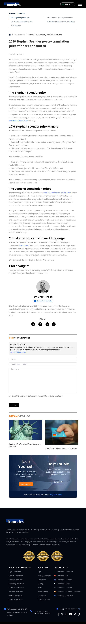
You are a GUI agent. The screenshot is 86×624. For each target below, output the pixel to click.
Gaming (40, 584)
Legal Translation (15, 572)
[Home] (10, 35)
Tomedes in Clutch (63, 584)
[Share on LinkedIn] (47, 324)
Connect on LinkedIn (44, 301)
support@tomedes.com (69, 609)
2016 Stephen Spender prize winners (60, 18)
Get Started (26, 484)
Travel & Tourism (44, 599)
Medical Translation (16, 576)
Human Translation (15, 596)
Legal (39, 572)
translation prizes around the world (57, 193)
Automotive (42, 596)
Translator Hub (19, 35)
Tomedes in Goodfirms (65, 596)
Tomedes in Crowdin (64, 588)
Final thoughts (16, 25)
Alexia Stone (23, 245)
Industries (43, 567)
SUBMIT (14, 405)
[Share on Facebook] (40, 324)
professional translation (18, 120)
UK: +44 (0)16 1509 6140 (42, 613)
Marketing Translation (16, 584)
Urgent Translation (15, 599)
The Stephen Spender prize (20, 18)
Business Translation (16, 592)
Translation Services (20, 567)
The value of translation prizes (21, 22)
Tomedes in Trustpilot (65, 572)
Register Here (56, 494)
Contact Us (58, 482)
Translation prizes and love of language (61, 22)
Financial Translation (16, 580)
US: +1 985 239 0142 (41, 611)
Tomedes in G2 (62, 576)
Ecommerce (42, 580)
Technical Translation (16, 588)
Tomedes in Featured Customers (68, 592)
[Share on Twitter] (33, 324)
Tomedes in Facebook (64, 580)
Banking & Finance (44, 576)
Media (40, 588)
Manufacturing (43, 592)
